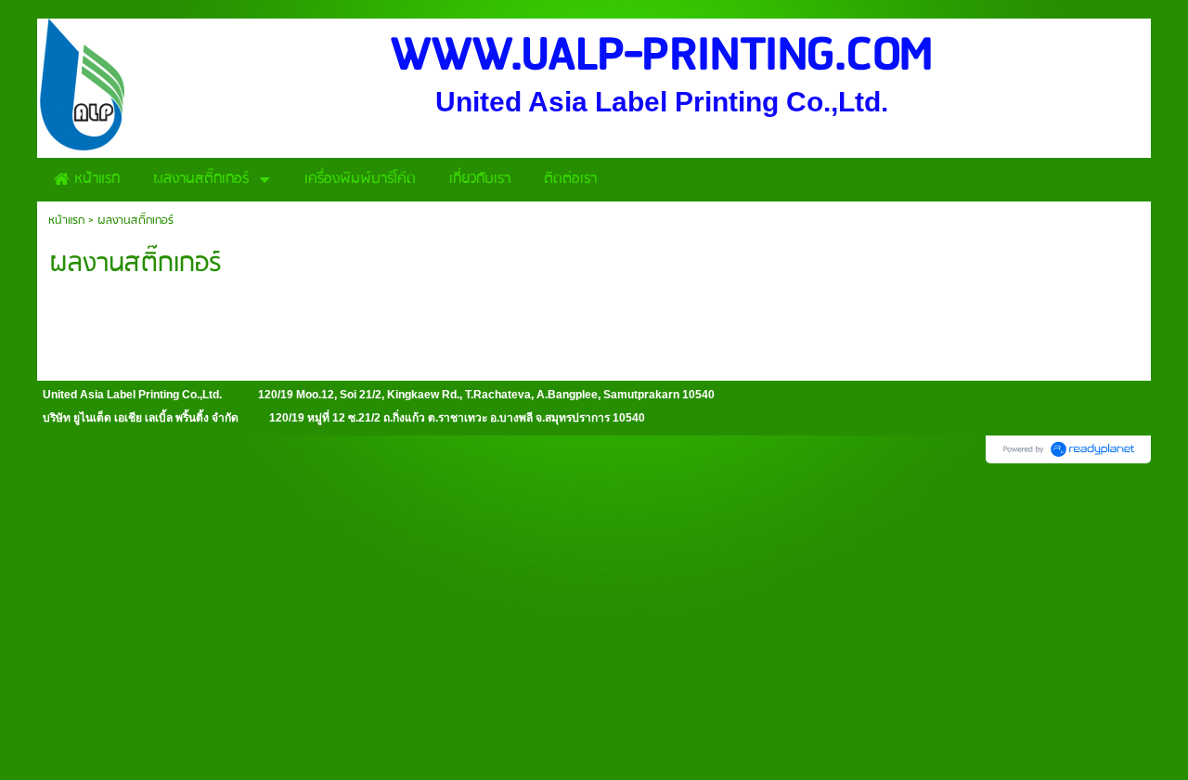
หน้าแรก (66, 220)
